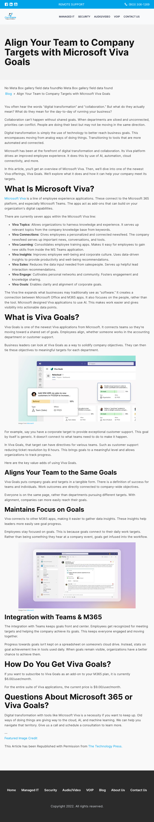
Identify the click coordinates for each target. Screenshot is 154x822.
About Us (118, 790)
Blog (8, 94)
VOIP (117, 16)
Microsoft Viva (15, 198)
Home (11, 790)
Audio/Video (102, 16)
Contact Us (132, 16)
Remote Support (72, 4)
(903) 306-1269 (139, 4)
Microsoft (30, 423)
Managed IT (66, 16)
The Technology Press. (105, 746)
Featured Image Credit (21, 738)
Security (84, 16)
